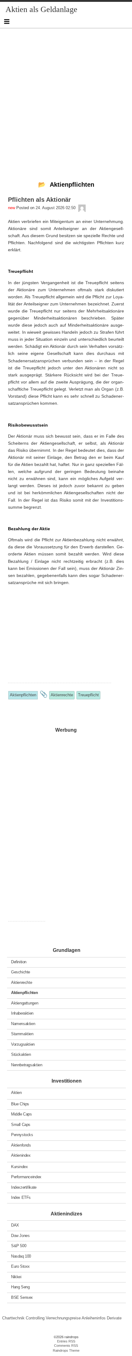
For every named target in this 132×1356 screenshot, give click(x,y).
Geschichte (20, 972)
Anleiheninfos (94, 1318)
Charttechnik (13, 1318)
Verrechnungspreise (63, 1318)
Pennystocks (22, 1134)
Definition (18, 961)
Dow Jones (20, 1235)
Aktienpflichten (24, 992)
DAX (15, 1225)
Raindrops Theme (66, 1350)
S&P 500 (18, 1245)
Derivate (114, 1318)
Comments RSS (66, 1345)
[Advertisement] (66, 94)
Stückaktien (21, 1054)
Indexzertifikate (24, 1187)
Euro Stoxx (20, 1266)
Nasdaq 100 (21, 1256)
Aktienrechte (21, 982)
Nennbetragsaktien (26, 1064)
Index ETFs (21, 1197)
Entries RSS (66, 1341)
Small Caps (20, 1124)
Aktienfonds (21, 1145)
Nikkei (16, 1276)
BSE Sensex (22, 1297)
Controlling (35, 1318)
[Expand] (6, 22)
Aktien (16, 1092)
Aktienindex (21, 1155)
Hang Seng (20, 1287)
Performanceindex (26, 1177)
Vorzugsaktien (23, 1044)
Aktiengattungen (24, 1002)
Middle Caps (21, 1114)
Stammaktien (22, 1034)
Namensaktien (23, 1023)
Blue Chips (20, 1103)
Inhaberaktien (22, 1013)
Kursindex (19, 1166)
